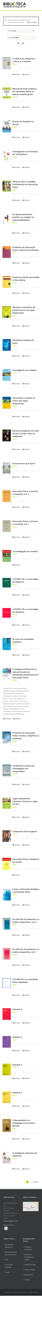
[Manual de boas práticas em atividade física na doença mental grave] (6, 92)
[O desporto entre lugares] (6, 836)
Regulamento (28, 1275)
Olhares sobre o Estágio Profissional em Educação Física (25, 184)
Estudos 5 (17, 1037)
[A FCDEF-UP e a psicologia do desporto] (6, 583)
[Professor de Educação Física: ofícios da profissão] (6, 252)
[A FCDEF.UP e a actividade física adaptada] (6, 983)
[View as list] (23, 43)
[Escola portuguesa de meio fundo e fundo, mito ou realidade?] (6, 435)
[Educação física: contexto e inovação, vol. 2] (6, 496)
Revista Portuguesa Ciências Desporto (11, 1253)
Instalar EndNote (29, 1270)
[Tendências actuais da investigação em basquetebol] (6, 770)
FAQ (6, 1260)
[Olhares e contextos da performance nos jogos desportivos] (6, 312)
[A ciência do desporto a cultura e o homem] (6, 63)
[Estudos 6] (6, 1014)
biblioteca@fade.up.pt (11, 1221)
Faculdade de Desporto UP (9, 1246)
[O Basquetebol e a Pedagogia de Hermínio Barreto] (6, 1125)
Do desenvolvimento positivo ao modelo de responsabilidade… (23, 217)
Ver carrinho (33, 22)
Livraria (7, 1272)
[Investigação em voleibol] (6, 375)
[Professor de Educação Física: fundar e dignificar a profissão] (6, 737)
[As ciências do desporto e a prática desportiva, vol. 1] (6, 954)
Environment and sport (23, 463)
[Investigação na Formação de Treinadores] (6, 156)
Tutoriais (27, 1280)
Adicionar (17, 74)
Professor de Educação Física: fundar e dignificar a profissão (25, 736)
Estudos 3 (17, 1092)
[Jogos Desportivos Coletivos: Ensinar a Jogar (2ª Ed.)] (6, 803)
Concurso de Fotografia (9, 1266)
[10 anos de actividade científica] (6, 644)
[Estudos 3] (6, 1097)
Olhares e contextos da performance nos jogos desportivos (23, 310)
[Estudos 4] (6, 1069)
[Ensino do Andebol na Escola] (6, 126)
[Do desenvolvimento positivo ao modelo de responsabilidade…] (6, 219)
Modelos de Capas (30, 1265)
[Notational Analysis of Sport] (6, 345)
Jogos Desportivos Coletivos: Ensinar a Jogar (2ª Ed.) (25, 801)
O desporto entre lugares (24, 831)
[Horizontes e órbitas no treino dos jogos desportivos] (6, 403)
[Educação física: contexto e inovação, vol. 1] (6, 526)
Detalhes (27, 74)
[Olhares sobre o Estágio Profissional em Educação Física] (6, 186)
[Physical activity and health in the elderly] (6, 282)
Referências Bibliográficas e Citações (29, 1257)
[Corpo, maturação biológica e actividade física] (6, 894)
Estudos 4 (17, 1065)
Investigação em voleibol (24, 370)
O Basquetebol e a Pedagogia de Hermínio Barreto (23, 1123)
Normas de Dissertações (28, 1248)
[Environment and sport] (6, 468)
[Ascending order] (33, 30)
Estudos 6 (17, 1009)
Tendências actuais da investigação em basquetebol (23, 769)
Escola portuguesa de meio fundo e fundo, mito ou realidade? (25, 433)
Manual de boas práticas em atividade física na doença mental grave (24, 91)
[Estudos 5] (6, 1042)
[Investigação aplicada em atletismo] (6, 1158)
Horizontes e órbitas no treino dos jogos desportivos (23, 401)
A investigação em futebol (25, 551)
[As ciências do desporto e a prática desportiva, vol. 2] (6, 924)
